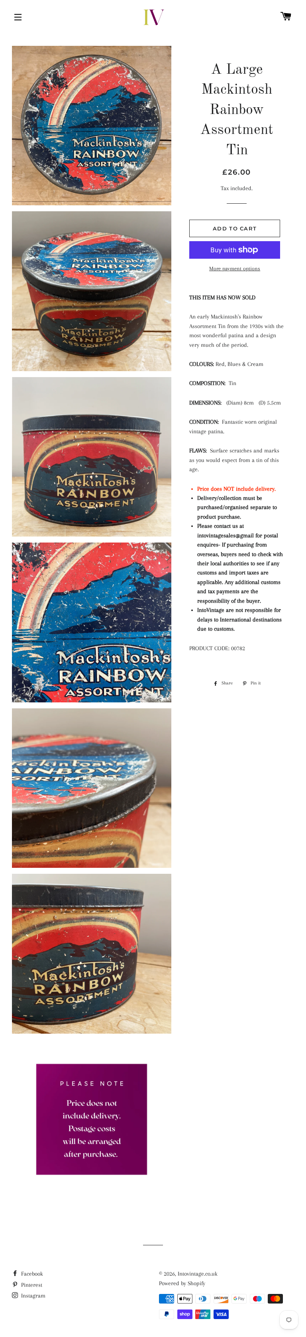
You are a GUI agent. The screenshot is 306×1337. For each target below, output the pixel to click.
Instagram (32, 1295)
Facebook (31, 1273)
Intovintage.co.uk (198, 1273)
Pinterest (31, 1285)
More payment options (234, 268)
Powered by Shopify (182, 1283)
